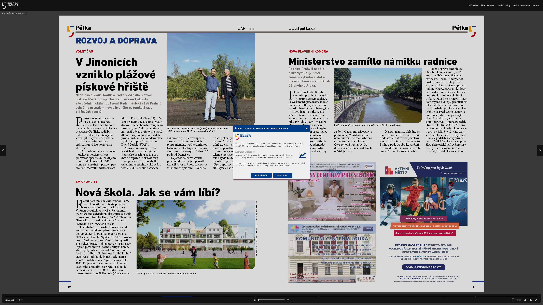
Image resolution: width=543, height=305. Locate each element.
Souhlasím (262, 175)
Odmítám (283, 175)
